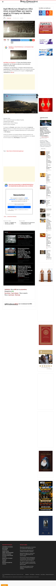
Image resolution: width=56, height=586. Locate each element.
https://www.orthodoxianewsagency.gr (14, 151)
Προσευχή (17, 295)
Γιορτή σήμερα (14, 293)
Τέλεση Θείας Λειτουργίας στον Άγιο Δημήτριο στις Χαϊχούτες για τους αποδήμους (27, 567)
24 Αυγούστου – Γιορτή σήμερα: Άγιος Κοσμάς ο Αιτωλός (48, 177)
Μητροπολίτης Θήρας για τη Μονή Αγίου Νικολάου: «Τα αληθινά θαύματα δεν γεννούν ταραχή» (27, 554)
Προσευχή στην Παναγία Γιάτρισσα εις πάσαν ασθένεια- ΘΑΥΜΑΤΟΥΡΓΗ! (49, 254)
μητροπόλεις (23, 289)
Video (5, 216)
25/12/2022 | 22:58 (16, 18)
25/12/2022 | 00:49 (26, 277)
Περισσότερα (43, 148)
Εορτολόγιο (7, 293)
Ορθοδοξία (7, 289)
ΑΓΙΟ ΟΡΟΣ (4, 556)
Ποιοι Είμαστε (32, 574)
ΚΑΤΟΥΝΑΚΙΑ (49, 209)
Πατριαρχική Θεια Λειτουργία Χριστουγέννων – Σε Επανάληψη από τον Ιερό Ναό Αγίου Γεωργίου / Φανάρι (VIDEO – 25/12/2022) (24, 253)
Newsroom (9, 18)
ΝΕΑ (15, 289)
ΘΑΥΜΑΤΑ (4, 561)
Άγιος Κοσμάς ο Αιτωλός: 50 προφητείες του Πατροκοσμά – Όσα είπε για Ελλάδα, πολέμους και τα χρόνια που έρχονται (27, 558)
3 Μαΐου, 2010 (49, 210)
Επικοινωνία (38, 574)
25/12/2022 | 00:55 (26, 258)
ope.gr (12, 72)
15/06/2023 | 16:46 (26, 238)
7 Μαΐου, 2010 (49, 216)
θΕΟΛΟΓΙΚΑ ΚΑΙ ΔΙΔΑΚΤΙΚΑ (7, 562)
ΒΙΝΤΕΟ (22, 18)
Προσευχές (4, 559)
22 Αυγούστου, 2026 (43, 138)
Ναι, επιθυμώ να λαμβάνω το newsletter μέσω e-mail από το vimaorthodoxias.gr (18, 210)
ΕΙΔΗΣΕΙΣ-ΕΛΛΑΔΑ (5, 551)
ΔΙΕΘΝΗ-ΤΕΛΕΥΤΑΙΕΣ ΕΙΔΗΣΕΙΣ (7, 552)
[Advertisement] (19, 82)
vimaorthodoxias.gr (8, 574)
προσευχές (11, 295)
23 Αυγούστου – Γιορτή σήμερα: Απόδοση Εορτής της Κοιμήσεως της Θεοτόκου (48, 190)
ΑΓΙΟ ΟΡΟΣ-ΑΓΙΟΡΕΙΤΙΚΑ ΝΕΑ (7, 555)
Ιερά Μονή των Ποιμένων (9, 62)
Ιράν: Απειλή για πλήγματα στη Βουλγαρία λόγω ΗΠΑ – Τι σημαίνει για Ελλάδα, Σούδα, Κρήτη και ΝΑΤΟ (28, 563)
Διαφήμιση (27, 574)
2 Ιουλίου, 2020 (49, 259)
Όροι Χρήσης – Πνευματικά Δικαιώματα (47, 574)
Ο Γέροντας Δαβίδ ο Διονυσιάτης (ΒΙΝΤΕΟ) (25, 236)
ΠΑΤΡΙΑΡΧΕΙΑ (4, 549)
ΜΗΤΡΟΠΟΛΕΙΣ (5, 548)
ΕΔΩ (13, 291)
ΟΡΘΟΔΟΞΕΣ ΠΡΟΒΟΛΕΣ (11, 216)
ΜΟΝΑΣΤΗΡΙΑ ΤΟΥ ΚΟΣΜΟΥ (7, 558)
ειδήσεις (16, 303)
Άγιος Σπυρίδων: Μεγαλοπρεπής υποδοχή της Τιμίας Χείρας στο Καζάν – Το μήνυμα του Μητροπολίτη (49, 224)
